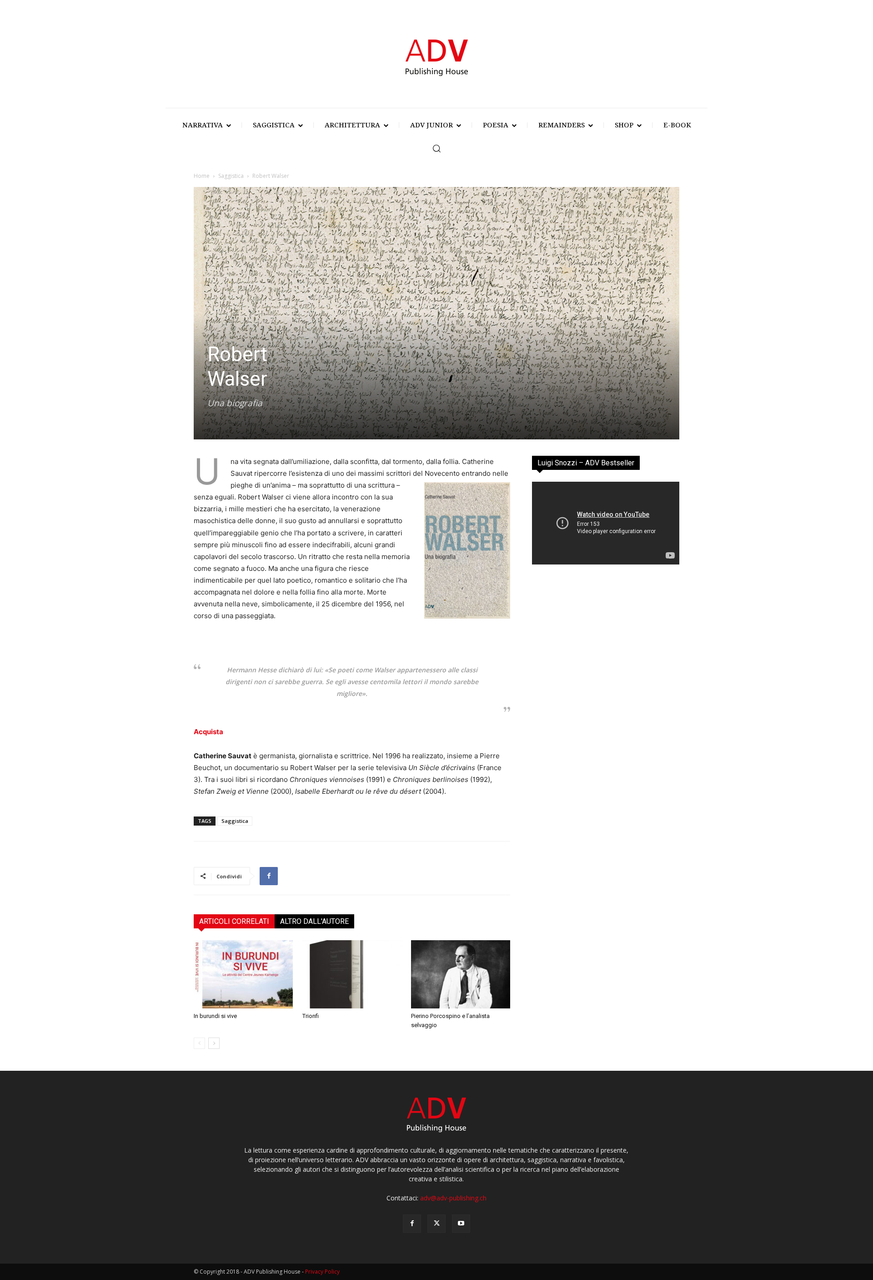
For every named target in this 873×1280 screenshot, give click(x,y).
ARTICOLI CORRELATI (234, 921)
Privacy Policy (322, 1271)
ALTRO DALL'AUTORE (314, 921)
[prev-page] (199, 1043)
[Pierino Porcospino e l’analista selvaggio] (460, 974)
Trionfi (310, 1016)
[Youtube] (461, 1223)
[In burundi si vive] (243, 974)
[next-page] (214, 1043)
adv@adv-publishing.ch (453, 1198)
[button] (436, 148)
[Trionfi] (351, 974)
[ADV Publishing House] (436, 56)
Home (202, 176)
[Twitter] (436, 1223)
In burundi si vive (215, 1016)
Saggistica (231, 176)
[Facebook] (269, 876)
